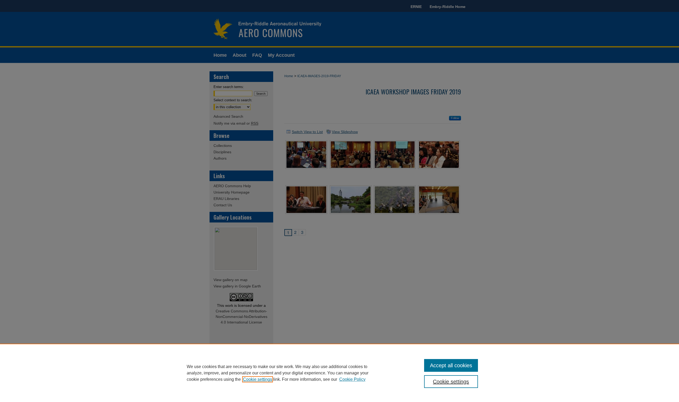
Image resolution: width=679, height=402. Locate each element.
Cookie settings (257, 379)
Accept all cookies (451, 365)
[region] (339, 373)
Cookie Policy (352, 379)
